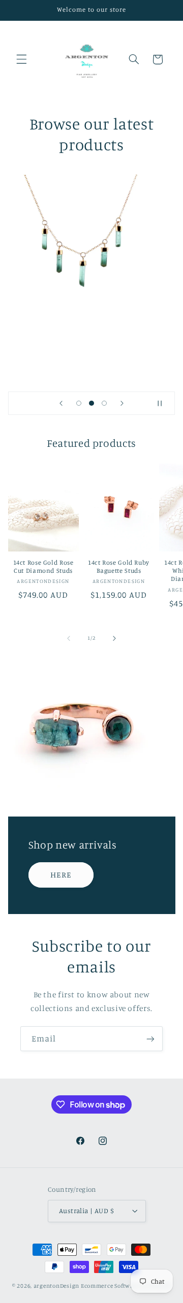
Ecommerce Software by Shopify (126, 1285)
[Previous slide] (61, 403)
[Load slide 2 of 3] (91, 403)
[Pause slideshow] (163, 403)
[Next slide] (122, 403)
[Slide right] (114, 638)
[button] (21, 59)
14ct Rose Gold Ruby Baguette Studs (118, 566)
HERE (61, 874)
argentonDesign (56, 1285)
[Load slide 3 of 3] (104, 403)
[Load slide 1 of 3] (78, 403)
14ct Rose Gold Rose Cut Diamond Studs (43, 566)
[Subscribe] (150, 1038)
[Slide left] (68, 638)
